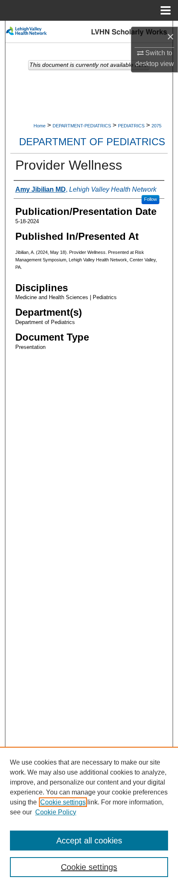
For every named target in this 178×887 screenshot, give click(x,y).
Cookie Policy (55, 812)
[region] (89, 817)
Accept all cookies (89, 840)
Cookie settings (63, 802)
